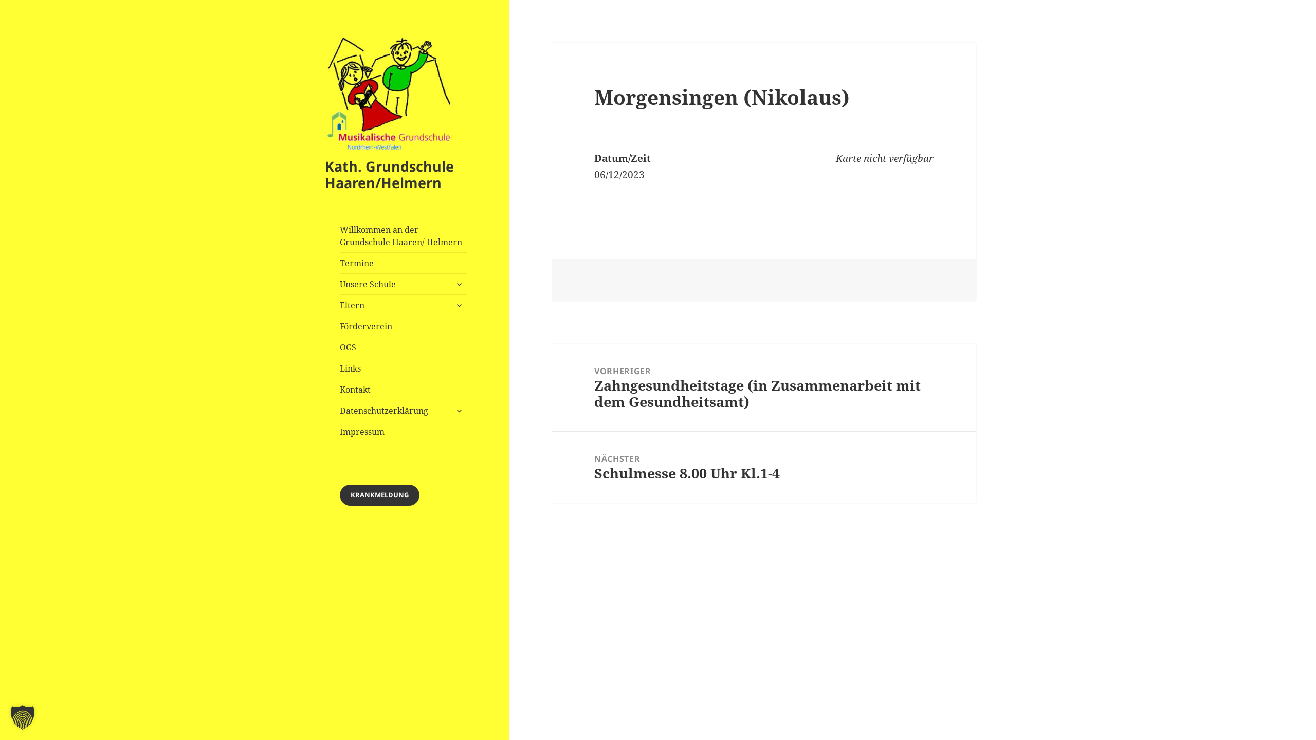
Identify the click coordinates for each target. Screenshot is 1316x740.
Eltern (352, 305)
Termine (357, 263)
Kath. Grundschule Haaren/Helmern (389, 174)
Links (350, 368)
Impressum (362, 431)
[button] (22, 717)
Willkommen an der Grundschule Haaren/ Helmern (401, 236)
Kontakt (355, 389)
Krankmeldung (380, 494)
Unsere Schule (368, 284)
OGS (348, 347)
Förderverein (366, 326)
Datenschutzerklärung (384, 410)
